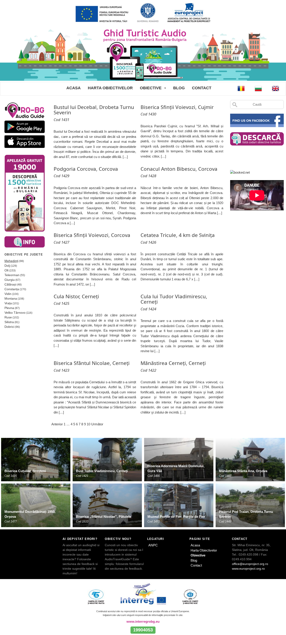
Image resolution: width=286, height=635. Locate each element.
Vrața (8, 303)
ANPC (153, 545)
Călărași (10, 284)
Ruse (8, 317)
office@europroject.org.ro (250, 564)
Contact (201, 88)
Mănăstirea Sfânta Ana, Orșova (243, 471)
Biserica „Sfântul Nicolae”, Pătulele (103, 516)
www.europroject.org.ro (248, 568)
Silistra (9, 322)
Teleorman (11, 275)
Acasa (73, 88)
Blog (179, 88)
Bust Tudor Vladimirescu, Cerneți (102, 471)
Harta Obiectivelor (110, 88)
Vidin (7, 294)
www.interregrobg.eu (143, 621)
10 (88, 424)
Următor (97, 424)
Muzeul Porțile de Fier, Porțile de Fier (176, 516)
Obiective (151, 88)
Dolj (7, 265)
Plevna (9, 308)
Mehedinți (11, 261)
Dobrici (9, 326)
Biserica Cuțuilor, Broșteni (25, 471)
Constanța (11, 289)
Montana (10, 298)
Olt (6, 270)
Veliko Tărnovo (14, 312)
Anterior (57, 424)
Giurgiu (9, 279)
